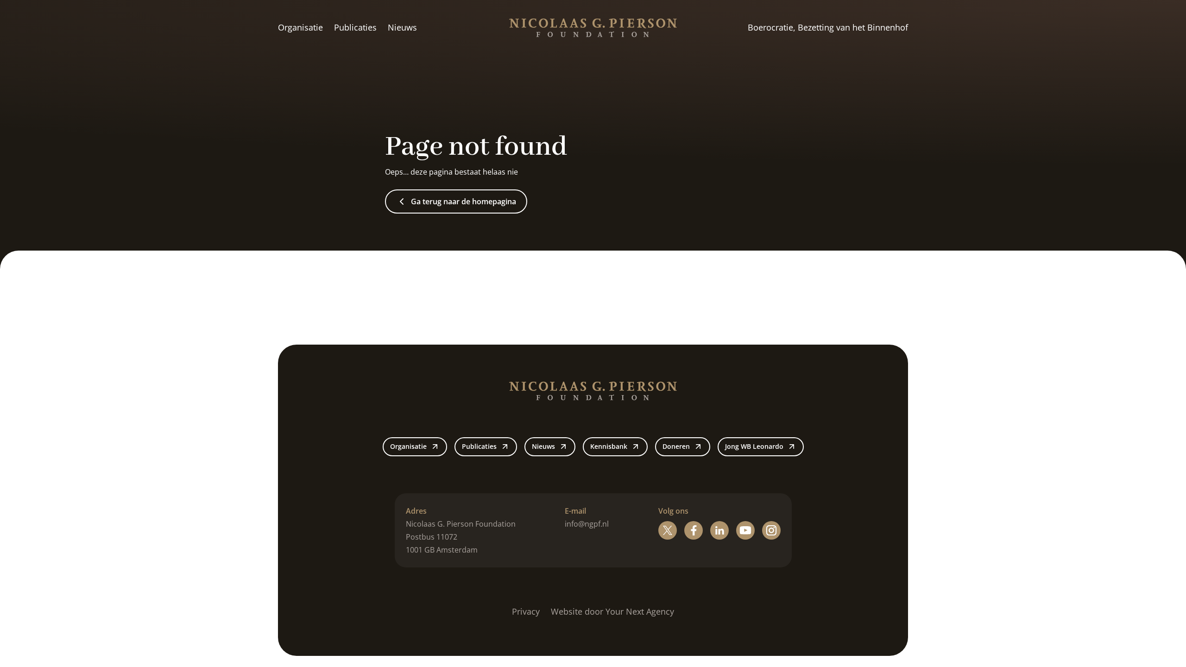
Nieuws (402, 27)
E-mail (575, 511)
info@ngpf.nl (587, 524)
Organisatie (300, 27)
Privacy (526, 611)
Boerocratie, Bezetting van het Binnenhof (828, 27)
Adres (416, 511)
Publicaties (355, 27)
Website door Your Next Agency (612, 611)
